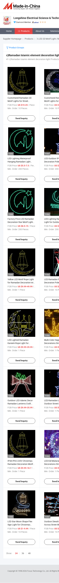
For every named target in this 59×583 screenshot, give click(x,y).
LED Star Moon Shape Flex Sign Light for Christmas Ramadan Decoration (20, 524)
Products (25, 31)
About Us (40, 31)
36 (23, 553)
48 (29, 553)
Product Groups (16, 47)
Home (9, 31)
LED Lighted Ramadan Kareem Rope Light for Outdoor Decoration (18, 343)
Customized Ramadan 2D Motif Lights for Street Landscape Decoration (19, 101)
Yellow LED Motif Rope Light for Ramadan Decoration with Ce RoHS (21, 282)
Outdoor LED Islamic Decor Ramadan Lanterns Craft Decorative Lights (20, 403)
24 (16, 553)
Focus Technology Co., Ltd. (38, 571)
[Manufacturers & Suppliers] (22, 6)
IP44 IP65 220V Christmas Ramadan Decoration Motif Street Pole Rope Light (20, 464)
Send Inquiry (21, 118)
